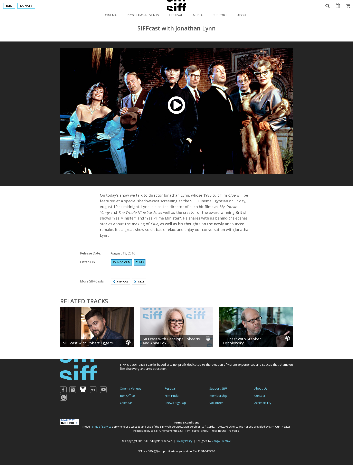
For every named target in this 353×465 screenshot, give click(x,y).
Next (141, 281)
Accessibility (262, 403)
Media (197, 15)
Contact (259, 395)
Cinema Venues (130, 388)
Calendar (126, 403)
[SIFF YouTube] (103, 389)
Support (220, 15)
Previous (122, 281)
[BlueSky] (83, 389)
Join (9, 6)
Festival (176, 15)
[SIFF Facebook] (63, 389)
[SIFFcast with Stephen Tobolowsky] (256, 326)
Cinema (110, 15)
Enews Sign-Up (175, 403)
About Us (260, 388)
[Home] (78, 369)
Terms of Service (100, 426)
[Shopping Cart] (348, 5)
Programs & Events (143, 15)
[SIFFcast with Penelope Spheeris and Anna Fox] (176, 326)
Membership (218, 395)
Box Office (127, 395)
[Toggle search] (327, 5)
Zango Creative (221, 441)
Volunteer (216, 403)
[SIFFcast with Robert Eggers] (97, 326)
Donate (26, 6)
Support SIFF (218, 388)
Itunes (139, 262)
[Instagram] (72, 389)
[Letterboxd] (63, 397)
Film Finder (172, 395)
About (242, 15)
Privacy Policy (184, 441)
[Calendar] (338, 5)
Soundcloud (121, 262)
